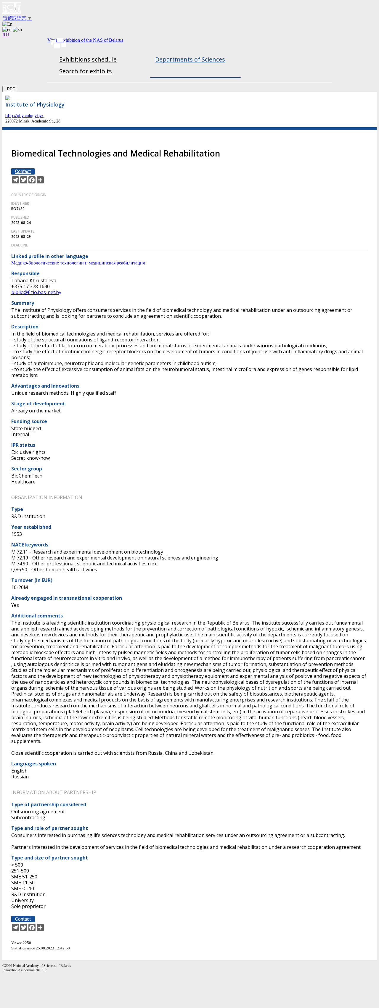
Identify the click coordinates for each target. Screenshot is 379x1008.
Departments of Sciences (190, 59)
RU (5, 34)
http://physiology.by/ (24, 115)
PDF (10, 89)
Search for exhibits (85, 71)
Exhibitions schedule (88, 59)
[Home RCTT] (189, 8)
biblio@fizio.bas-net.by (36, 292)
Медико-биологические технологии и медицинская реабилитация (78, 262)
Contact (23, 171)
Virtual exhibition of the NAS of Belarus (85, 40)
